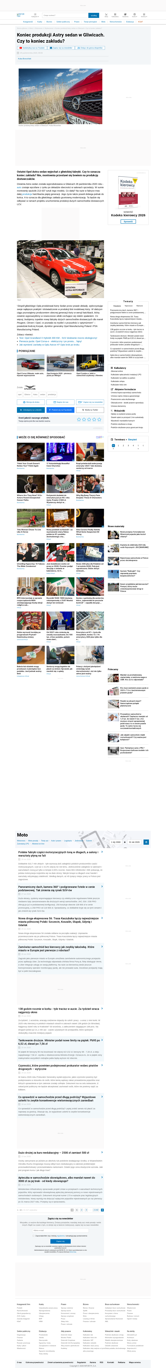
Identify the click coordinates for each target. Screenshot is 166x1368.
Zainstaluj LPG (23, 844)
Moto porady (33, 841)
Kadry (39, 22)
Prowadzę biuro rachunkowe (115, 1280)
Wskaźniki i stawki (112, 1301)
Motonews (38, 28)
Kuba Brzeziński (24, 59)
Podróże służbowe (111, 1312)
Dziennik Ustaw (66, 1304)
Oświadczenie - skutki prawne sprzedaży (127, 403)
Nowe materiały (116, 526)
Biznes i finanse (88, 1277)
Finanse (130, 1283)
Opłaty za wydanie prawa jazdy (123, 414)
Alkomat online (117, 371)
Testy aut (44, 841)
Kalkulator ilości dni (119, 385)
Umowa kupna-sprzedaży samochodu (126, 393)
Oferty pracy (131, 1321)
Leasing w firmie (89, 1288)
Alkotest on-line (38, 844)
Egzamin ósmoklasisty (47, 1321)
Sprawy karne (66, 1280)
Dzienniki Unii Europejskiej (70, 1312)
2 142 (96, 1210)
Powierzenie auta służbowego (123, 399)
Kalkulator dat (88, 1304)
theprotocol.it (131, 1318)
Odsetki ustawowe (111, 1315)
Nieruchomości (116, 22)
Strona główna (22, 28)
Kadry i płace (21, 1315)
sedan (42, 394)
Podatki (19, 1277)
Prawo (76, 22)
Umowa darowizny (118, 406)
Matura (41, 1318)
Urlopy (41, 1286)
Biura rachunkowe (112, 1274)
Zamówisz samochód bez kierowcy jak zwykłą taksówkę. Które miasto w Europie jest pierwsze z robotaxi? (126, 324)
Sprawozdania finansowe (114, 1288)
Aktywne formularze (125, 389)
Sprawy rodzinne (67, 1277)
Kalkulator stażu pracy (91, 1315)
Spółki (85, 1280)
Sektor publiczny (63, 22)
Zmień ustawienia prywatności (60, 1332)
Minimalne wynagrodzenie (114, 1307)
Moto (103, 22)
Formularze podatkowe (135, 1315)
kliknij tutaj (73, 1252)
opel (20, 394)
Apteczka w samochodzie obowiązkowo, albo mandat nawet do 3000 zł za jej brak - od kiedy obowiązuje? (127, 356)
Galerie (89, 841)
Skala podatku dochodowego (115, 1318)
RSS (101, 1332)
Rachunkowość (22, 1280)
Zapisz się (60, 1241)
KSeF (140, 22)
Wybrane (139, 306)
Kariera (93, 1332)
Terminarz (119, 439)
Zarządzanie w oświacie (47, 1315)
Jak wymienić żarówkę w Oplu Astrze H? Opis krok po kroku (49, 344)
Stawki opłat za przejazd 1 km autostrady (127, 417)
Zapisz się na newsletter (93, 402)
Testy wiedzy (43, 1323)
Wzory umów (131, 1312)
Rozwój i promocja (23, 1312)
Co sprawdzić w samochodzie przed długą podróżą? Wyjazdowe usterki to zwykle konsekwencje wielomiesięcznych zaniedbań (127, 350)
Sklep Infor (65, 1291)
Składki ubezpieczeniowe (114, 1310)
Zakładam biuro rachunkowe (115, 1277)
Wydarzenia (49, 28)
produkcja (27, 194)
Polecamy (113, 669)
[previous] (72, 1210)
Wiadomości (131, 1277)
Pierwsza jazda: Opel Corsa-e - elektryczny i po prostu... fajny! (50, 341)
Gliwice (27, 394)
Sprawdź (128, 221)
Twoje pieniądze (90, 22)
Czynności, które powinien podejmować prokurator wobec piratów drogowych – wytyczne (126, 343)
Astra (35, 394)
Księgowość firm (23, 1274)
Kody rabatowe (132, 1310)
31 (113, 446)
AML (106, 1291)
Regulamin (81, 1332)
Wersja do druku (32, 402)
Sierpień (132, 439)
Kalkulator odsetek (89, 1312)
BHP (40, 1288)
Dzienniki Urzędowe (68, 1310)
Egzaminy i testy (45, 1312)
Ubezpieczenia (44, 1283)
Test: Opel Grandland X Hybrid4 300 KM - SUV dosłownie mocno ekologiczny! (58, 338)
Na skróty (131, 1301)
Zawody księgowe (23, 1288)
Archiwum (130, 1307)
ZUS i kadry (21, 1286)
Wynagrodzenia (44, 1280)
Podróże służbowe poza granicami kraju (127, 427)
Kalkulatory (120, 367)
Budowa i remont (133, 1286)
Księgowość (28, 22)
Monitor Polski (66, 1307)
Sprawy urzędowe (67, 1286)
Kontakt (110, 1332)
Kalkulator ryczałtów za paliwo (123, 378)
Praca (63, 1288)
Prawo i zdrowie (66, 1294)
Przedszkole (43, 1304)
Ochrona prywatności (35, 1332)
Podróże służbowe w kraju (121, 424)
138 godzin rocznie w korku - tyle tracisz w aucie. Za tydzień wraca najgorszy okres (127, 330)
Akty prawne (66, 1301)
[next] (102, 1210)
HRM (41, 1291)
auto (19, 187)
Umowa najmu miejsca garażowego (125, 396)
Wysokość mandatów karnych (123, 421)
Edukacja (130, 22)
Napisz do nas (62, 402)
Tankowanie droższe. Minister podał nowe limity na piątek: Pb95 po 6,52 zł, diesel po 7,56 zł (127, 337)
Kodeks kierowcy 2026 (128, 215)
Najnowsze (129, 306)
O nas (19, 1332)
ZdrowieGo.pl (132, 1304)
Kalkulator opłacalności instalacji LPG (126, 375)
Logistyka (68, 841)
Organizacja (21, 1304)
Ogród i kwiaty (132, 1288)
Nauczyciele (43, 1310)
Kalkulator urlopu (118, 381)
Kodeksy (64, 1318)
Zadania (20, 1310)
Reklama (121, 1332)
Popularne (117, 306)
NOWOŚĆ (128, 212)
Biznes (49, 22)
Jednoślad (79, 841)
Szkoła (41, 1307)
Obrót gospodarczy (24, 1283)
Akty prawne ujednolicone (70, 1315)
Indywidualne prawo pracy (48, 1277)
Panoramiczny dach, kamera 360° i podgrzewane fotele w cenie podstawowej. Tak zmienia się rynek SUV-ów (127, 311)
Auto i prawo (56, 841)
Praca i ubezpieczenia (91, 1283)
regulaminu (61, 1236)
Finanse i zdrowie (89, 1291)
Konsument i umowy (68, 1283)
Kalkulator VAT (88, 1310)
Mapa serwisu (135, 1332)
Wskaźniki (119, 410)
